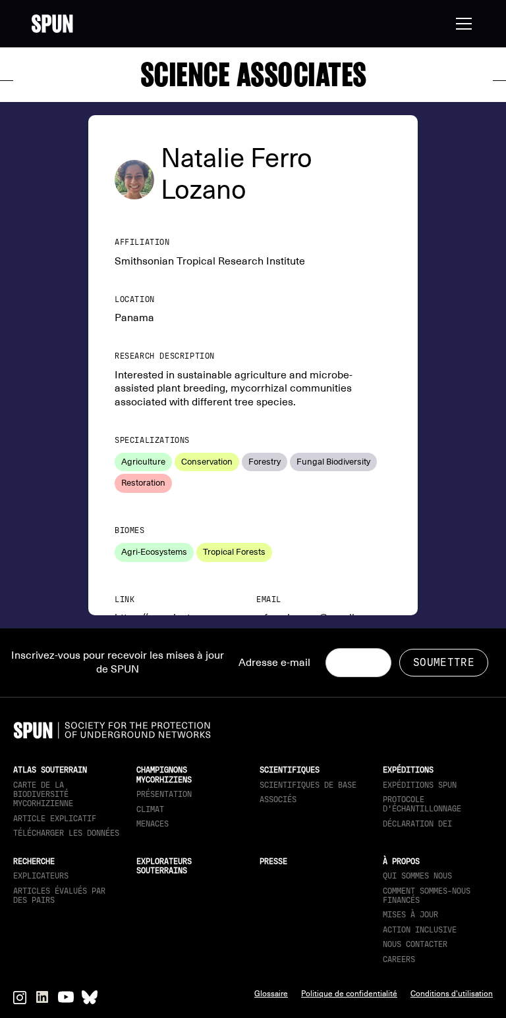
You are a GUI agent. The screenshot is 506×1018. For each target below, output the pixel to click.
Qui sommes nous (417, 875)
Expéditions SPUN (420, 785)
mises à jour (410, 914)
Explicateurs (41, 875)
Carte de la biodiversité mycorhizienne (43, 794)
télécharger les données (66, 833)
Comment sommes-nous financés (426, 895)
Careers (399, 959)
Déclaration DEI (417, 823)
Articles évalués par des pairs (59, 895)
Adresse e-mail (274, 662)
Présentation (164, 794)
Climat (150, 809)
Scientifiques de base (308, 785)
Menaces (152, 823)
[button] (461, 23)
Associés (278, 799)
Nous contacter (415, 944)
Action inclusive (420, 929)
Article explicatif (54, 818)
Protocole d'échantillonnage (422, 804)
